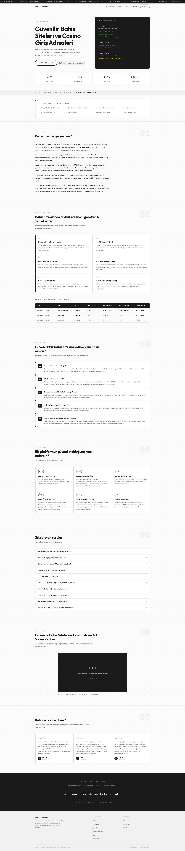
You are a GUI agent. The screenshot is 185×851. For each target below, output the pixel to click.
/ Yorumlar (95, 839)
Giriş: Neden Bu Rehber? (50, 108)
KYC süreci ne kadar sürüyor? (92, 576)
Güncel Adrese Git (47, 63)
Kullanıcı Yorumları (102, 112)
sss (127, 6)
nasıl (120, 6)
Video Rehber (72, 112)
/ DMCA (125, 828)
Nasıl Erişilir (69, 92)
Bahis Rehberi (48, 92)
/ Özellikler (95, 824)
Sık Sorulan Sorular (48, 112)
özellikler (110, 6)
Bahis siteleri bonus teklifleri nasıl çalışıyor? (92, 589)
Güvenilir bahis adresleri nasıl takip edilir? (92, 601)
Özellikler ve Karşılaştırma (78, 108)
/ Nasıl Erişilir (96, 828)
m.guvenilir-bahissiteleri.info (92, 794)
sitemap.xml (133, 847)
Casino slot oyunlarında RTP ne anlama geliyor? (92, 564)
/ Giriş (94, 821)
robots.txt (142, 847)
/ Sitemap (126, 821)
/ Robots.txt (126, 824)
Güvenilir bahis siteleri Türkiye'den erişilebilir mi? (92, 551)
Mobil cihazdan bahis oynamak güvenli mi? (92, 595)
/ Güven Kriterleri (97, 831)
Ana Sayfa (38, 92)
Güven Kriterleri (129, 108)
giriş (100, 6)
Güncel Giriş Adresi (130, 112)
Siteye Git (145, 6)
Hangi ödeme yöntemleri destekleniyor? (92, 570)
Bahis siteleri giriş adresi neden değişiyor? (92, 558)
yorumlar (135, 6)
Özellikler (58, 92)
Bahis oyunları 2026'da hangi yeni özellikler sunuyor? (92, 607)
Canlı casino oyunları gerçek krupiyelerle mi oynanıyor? (92, 582)
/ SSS (94, 835)
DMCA (148, 847)
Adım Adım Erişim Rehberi (104, 108)
